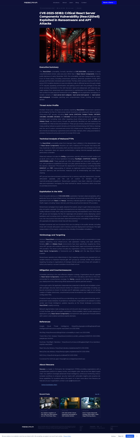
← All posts (78, 8)
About (65, 2)
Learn (71, 2)
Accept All (130, 436)
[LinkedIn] (112, 429)
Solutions (56, 2)
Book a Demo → (109, 2)
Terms (98, 426)
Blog (77, 2)
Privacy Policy (92, 426)
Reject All (120, 436)
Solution (81, 426)
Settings (113, 436)
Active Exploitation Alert (48, 8)
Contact (83, 2)
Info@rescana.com (114, 426)
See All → (97, 394)
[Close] (137, 436)
